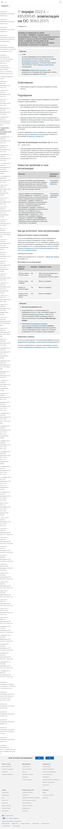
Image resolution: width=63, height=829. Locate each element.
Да (39, 758)
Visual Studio (25, 810)
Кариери (44, 792)
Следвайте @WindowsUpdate (38, 70)
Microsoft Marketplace (26, 803)
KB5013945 (53, 197)
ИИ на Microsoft (5, 792)
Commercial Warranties (27, 779)
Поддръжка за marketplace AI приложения (31, 797)
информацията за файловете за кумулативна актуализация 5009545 (38, 342)
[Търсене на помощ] (5, 2)
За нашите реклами (45, 823)
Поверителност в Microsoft (48, 795)
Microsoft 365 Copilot (6, 808)
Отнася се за (23, 26)
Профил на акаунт (26, 766)
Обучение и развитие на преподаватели (51, 779)
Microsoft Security (5, 795)
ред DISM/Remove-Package (36, 314)
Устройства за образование (48, 769)
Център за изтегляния (26, 769)
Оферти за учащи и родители (49, 782)
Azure (3, 797)
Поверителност (15, 823)
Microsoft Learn (25, 795)
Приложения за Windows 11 (7, 774)
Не (50, 758)
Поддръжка (5, 6)
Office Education (46, 777)
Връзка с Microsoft (6, 823)
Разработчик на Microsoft (27, 792)
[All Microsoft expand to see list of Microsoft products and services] (2, 2)
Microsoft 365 (4, 771)
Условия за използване (25, 823)
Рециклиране (25, 777)
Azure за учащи (46, 784)
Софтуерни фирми (26, 808)
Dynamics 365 (5, 800)
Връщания (24, 771)
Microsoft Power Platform (27, 805)
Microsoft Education (47, 766)
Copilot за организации (6, 766)
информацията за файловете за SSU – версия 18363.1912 (41, 347)
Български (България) (8, 815)
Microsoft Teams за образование (49, 771)
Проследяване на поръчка (27, 774)
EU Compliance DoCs (6, 825)
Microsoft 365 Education (47, 774)
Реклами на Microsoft (6, 805)
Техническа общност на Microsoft (29, 800)
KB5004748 (49, 257)
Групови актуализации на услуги (27, 248)
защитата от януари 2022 (36, 136)
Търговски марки (35, 823)
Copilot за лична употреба (7, 769)
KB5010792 (53, 184)
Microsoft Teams (5, 810)
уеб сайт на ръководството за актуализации (35, 134)
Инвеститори (45, 797)
